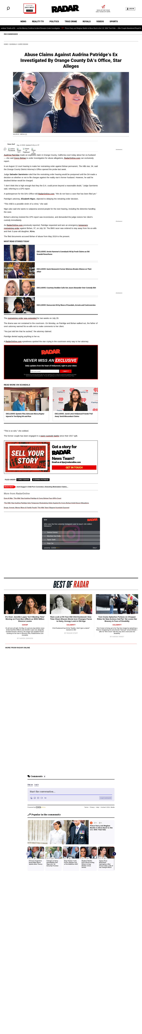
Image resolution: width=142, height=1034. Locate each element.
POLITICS (54, 21)
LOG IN (131, 8)
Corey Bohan (23, 44)
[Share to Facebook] (11, 149)
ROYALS (87, 21)
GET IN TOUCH (74, 467)
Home (6, 44)
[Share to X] (19, 149)
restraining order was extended (22, 318)
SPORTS (114, 21)
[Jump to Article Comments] (5, 149)
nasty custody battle (49, 436)
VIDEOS (100, 21)
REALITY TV (38, 21)
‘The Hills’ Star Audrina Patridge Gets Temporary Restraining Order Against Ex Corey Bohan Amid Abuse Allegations (46, 503)
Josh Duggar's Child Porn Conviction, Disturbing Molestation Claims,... (42, 487)
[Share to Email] (33, 149)
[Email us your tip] (29, 13)
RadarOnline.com (72, 158)
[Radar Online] (65, 8)
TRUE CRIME (71, 21)
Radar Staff (11, 144)
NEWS (23, 21)
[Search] (8, 10)
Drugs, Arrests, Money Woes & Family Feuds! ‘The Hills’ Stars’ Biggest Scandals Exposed (36, 507)
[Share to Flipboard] (26, 149)
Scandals (13, 44)
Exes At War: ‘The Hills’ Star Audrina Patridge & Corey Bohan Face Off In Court (32, 498)
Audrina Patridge (11, 155)
